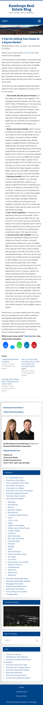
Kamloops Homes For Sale (16, 665)
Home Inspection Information (17, 483)
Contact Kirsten (21, 692)
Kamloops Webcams (14, 673)
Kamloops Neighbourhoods (17, 493)
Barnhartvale (13, 505)
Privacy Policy (21, 696)
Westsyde (12, 575)
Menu (5, 21)
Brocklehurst (13, 512)
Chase (10, 518)
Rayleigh (11, 546)
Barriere (11, 507)
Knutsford (11, 533)
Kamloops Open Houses (15, 496)
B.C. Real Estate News (14, 478)
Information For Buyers (15, 486)
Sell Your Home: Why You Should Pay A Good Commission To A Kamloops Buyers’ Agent (30, 363)
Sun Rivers (12, 559)
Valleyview (12, 570)
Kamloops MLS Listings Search (18, 667)
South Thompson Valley (17, 554)
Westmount (12, 572)
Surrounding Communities (18, 562)
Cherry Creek (13, 520)
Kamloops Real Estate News (17, 579)
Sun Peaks (12, 557)
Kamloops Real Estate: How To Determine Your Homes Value (10, 381)
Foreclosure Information (15, 480)
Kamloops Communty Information (19, 491)
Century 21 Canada (13, 654)
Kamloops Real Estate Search (17, 670)
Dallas (10, 523)
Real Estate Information (15, 589)
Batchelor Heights (15, 510)
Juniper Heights (14, 531)
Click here (27, 53)
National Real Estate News (16, 586)
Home (21, 687)
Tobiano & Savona (15, 565)
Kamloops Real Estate (14, 499)
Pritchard (11, 544)
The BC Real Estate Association (18, 678)
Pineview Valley (14, 541)
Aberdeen (12, 502)
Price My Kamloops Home (16, 675)
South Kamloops (14, 552)
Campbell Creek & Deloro (18, 515)
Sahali (10, 549)
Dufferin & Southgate (16, 525)
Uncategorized (13, 567)
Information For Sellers (15, 488)
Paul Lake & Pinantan (16, 539)
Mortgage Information (14, 584)
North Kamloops (14, 536)
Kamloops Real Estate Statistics (18, 581)
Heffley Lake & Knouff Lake (18, 528)
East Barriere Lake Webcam (17, 657)
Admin (25, 46)
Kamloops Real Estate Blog (21, 7)
